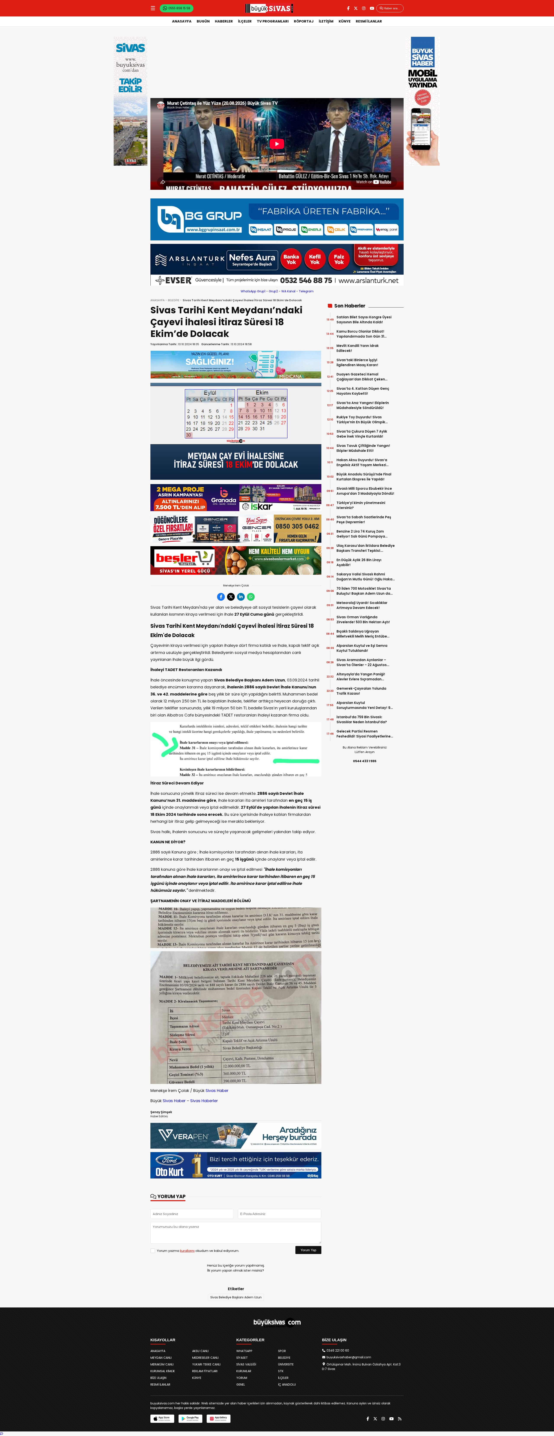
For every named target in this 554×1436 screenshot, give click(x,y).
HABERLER (224, 21)
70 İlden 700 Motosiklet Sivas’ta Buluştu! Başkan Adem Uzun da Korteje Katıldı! (364, 591)
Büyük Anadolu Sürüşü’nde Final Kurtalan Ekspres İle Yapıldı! (364, 476)
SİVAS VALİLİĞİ (246, 1364)
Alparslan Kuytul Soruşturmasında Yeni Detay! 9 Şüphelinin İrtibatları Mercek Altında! (363, 705)
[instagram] (364, 8)
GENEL (240, 1384)
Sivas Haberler (204, 1100)
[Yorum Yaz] (1, 1433)
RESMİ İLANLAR (369, 21)
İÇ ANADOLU (287, 1384)
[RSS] (399, 1419)
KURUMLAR (243, 1371)
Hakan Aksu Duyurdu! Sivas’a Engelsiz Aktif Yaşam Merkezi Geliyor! (362, 462)
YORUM (241, 1378)
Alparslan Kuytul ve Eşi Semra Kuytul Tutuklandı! (362, 648)
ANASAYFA (182, 21)
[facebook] (348, 8)
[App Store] (162, 1419)
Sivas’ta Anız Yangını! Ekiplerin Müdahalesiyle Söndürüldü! (363, 405)
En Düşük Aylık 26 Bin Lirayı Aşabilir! (359, 562)
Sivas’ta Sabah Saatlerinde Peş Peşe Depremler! (364, 519)
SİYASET (242, 1358)
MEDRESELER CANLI (205, 1358)
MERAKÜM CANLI (162, 1364)
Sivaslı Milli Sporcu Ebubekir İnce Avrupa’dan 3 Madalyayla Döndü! (365, 491)
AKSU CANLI (200, 1351)
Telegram (306, 291)
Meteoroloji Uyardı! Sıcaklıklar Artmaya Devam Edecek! (362, 605)
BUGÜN (203, 21)
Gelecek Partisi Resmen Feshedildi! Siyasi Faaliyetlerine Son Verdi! (364, 734)
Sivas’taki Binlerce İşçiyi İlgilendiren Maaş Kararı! (357, 362)
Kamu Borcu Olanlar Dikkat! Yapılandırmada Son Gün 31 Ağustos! (360, 334)
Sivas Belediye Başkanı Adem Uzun (236, 1297)
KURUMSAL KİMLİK (162, 1371)
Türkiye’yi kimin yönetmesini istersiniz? (361, 505)
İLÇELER (245, 21)
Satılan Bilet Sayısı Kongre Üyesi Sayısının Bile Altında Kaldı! (364, 319)
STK (280, 1371)
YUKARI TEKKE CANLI (206, 1364)
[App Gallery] (218, 1419)
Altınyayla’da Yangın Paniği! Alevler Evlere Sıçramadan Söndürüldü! (361, 677)
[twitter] (356, 8)
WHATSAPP (244, 1351)
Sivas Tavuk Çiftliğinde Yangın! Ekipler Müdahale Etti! (363, 448)
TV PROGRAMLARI (273, 21)
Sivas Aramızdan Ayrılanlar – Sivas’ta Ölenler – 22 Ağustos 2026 (362, 662)
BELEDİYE (173, 300)
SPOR (282, 1351)
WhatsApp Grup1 (253, 291)
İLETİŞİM (326, 21)
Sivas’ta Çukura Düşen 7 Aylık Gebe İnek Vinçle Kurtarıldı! (362, 434)
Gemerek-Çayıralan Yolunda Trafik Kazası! (361, 691)
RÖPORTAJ (304, 21)
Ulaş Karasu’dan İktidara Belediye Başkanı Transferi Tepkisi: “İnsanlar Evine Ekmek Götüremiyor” (366, 548)
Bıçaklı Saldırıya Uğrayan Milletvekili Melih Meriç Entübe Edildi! (362, 634)
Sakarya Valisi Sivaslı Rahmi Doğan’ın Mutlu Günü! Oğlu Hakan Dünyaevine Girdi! (366, 577)
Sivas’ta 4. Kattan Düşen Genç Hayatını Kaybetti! (363, 391)
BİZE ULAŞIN (158, 1378)
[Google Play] (190, 1419)
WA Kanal (288, 291)
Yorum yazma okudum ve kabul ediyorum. (198, 1250)
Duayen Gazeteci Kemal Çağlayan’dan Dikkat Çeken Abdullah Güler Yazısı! (361, 377)
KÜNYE (345, 21)
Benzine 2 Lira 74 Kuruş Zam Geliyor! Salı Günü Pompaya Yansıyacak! (361, 534)
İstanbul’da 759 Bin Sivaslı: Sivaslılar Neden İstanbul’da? (362, 719)
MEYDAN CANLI (161, 1358)
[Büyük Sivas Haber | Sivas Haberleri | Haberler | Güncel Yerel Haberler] (269, 8)
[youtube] (372, 8)
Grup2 (273, 291)
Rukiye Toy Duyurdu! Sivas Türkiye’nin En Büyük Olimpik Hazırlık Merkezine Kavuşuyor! (362, 420)
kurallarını (187, 1250)
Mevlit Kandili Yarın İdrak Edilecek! (358, 348)
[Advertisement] (277, 65)
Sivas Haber (217, 1090)
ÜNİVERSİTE (286, 1364)
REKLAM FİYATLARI (204, 1371)
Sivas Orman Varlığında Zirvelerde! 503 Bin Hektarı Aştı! (363, 619)
